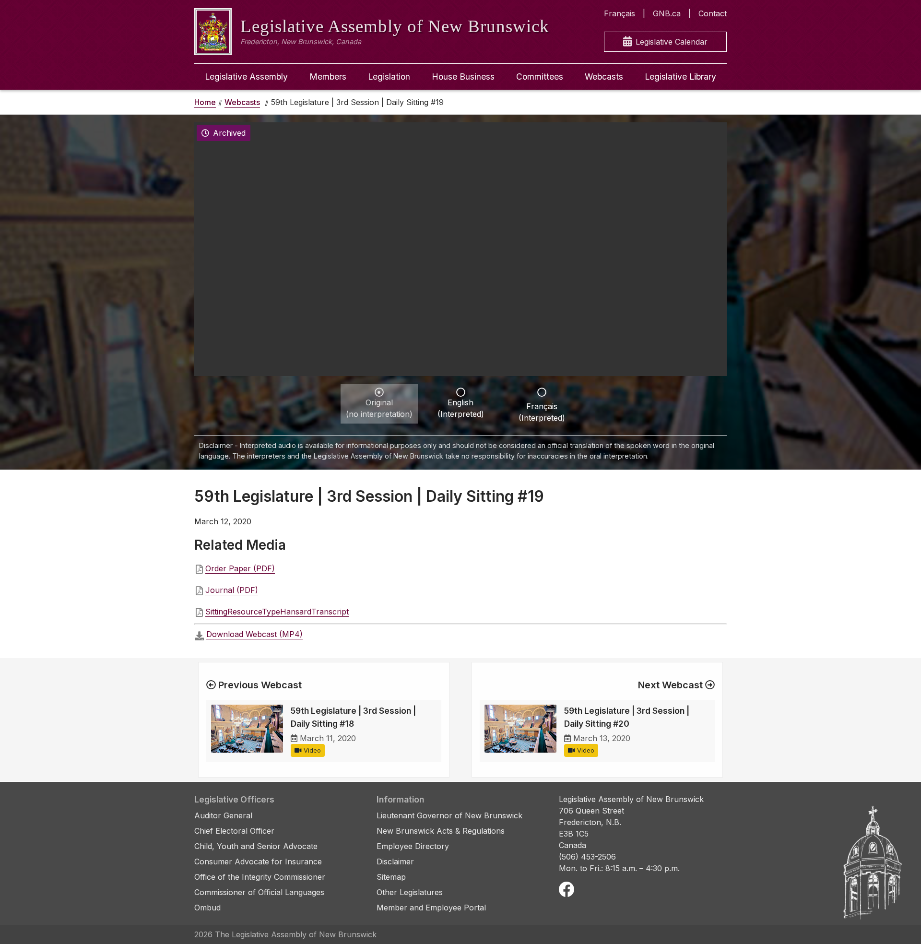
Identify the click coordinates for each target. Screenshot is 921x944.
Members (327, 76)
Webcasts (604, 76)
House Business (463, 76)
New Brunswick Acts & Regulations (441, 831)
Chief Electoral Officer (234, 831)
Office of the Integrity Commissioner (259, 877)
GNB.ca (667, 13)
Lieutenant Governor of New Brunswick (449, 815)
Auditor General (223, 815)
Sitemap (391, 877)
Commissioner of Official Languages (259, 892)
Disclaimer (395, 861)
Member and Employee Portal (431, 907)
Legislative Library (680, 76)
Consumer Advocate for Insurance (258, 861)
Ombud (207, 907)
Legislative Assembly (246, 76)
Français (619, 13)
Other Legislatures (410, 892)
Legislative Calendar (672, 42)
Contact (712, 13)
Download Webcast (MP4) (254, 634)
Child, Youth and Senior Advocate (256, 846)
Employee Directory (413, 846)
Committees (539, 76)
